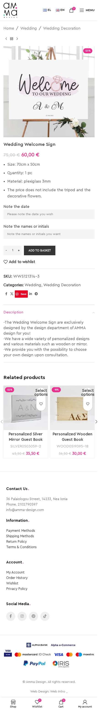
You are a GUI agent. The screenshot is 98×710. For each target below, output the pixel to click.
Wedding (28, 28)
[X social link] (12, 294)
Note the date (16, 207)
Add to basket (39, 250)
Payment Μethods (20, 530)
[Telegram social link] (36, 294)
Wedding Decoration (61, 28)
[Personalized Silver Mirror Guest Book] (25, 408)
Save (23, 294)
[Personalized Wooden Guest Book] (72, 408)
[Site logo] (10, 10)
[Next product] (17, 38)
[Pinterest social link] (33, 616)
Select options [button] (41, 392)
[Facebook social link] (6, 294)
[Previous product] (6, 38)
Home (8, 28)
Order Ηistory (17, 578)
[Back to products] (11, 38)
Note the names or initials (26, 226)
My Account (15, 572)
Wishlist (12, 583)
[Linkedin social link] (30, 294)
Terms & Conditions (21, 547)
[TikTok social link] (44, 616)
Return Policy (16, 541)
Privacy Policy (16, 589)
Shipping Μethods (20, 536)
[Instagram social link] (22, 616)
